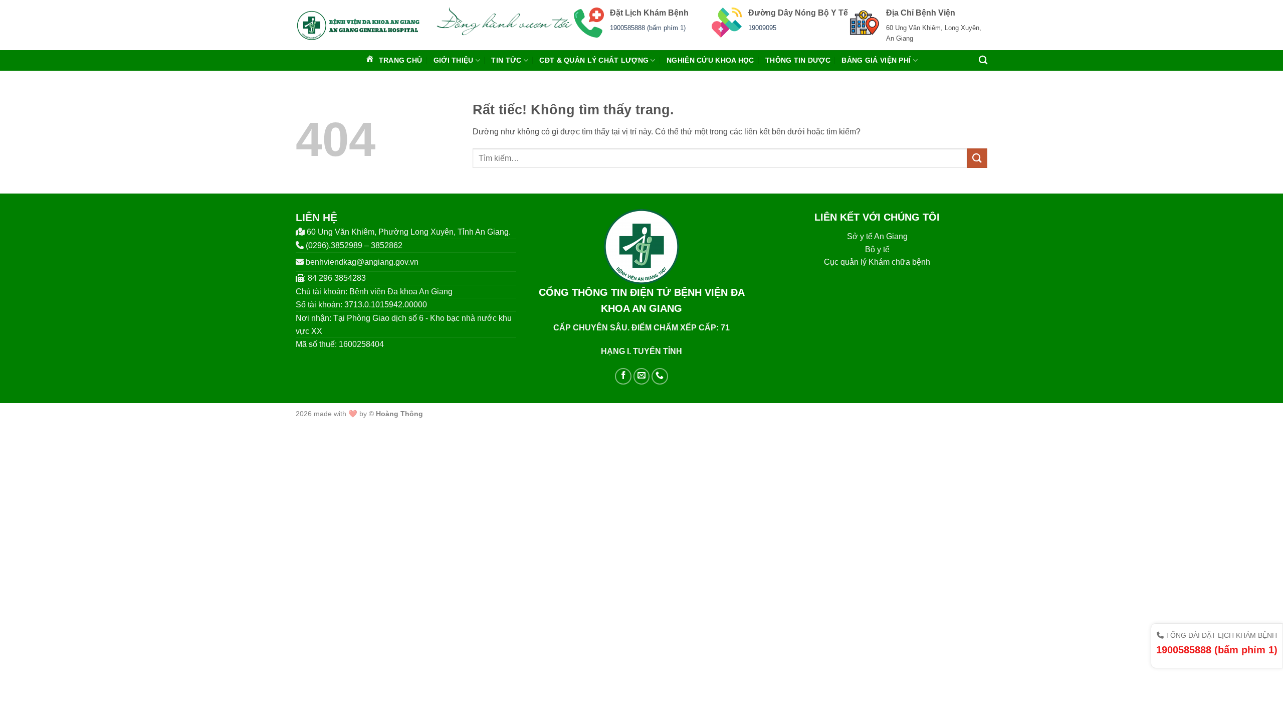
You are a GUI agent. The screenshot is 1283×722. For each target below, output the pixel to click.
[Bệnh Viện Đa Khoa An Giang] (358, 25)
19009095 (762, 28)
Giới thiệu (454, 60)
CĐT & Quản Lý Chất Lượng (594, 60)
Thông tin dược (797, 60)
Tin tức (506, 60)
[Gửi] (977, 158)
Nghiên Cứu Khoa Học (710, 60)
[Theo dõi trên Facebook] (623, 376)
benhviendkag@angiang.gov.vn (362, 262)
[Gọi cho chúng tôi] (660, 376)
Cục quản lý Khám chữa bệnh (877, 262)
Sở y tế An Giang (877, 236)
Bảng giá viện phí (876, 60)
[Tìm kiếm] (983, 60)
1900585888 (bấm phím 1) (648, 28)
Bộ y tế (877, 249)
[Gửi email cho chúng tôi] (641, 376)
